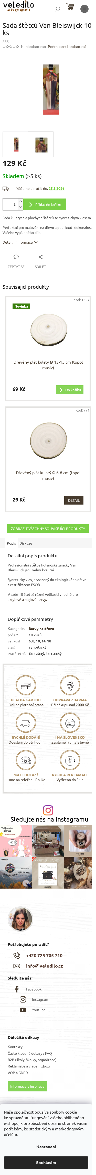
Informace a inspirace (27, 1086)
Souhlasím (46, 1162)
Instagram (40, 999)
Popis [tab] (11, 543)
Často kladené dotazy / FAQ (30, 1053)
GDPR (23, 1072)
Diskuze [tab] (25, 543)
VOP (11, 1072)
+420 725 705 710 (44, 955)
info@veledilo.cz (44, 966)
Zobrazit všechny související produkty (48, 528)
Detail (74, 500)
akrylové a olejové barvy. (27, 599)
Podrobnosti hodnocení (67, 46)
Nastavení (46, 1146)
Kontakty (15, 1046)
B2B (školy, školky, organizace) (32, 1059)
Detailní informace (18, 242)
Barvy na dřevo (41, 628)
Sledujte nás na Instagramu (49, 819)
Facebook (33, 989)
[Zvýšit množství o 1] (20, 201)
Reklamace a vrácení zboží (29, 1066)
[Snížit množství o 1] (20, 207)
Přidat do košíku (48, 204)
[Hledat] (57, 9)
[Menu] (84, 9)
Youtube (39, 1009)
